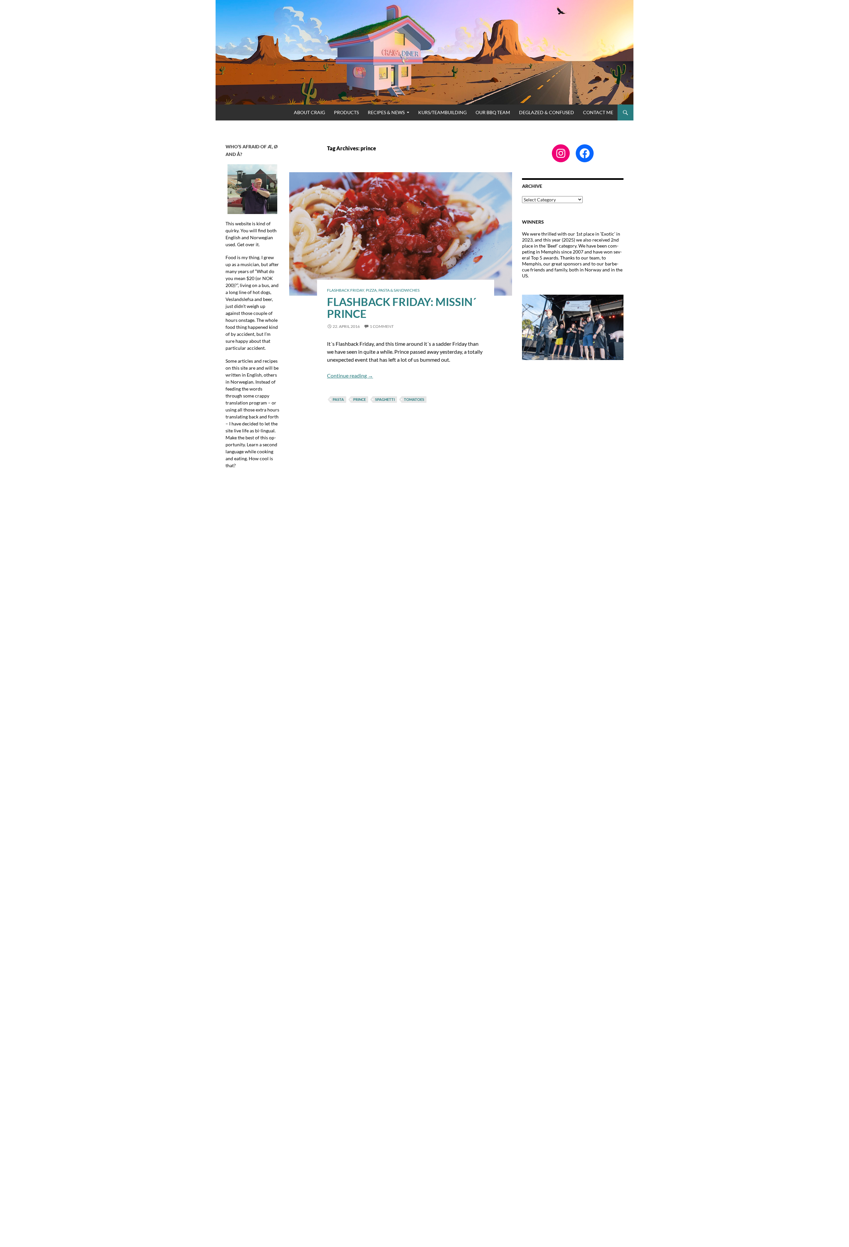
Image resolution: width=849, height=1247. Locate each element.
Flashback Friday (345, 290)
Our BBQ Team (493, 112)
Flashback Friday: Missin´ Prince (401, 307)
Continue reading (350, 375)
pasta (338, 399)
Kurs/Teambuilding (442, 112)
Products (346, 112)
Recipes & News (386, 112)
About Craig (309, 112)
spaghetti (385, 399)
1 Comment (382, 326)
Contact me (598, 112)
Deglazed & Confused (546, 112)
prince (359, 399)
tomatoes (414, 399)
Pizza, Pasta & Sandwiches (393, 290)
